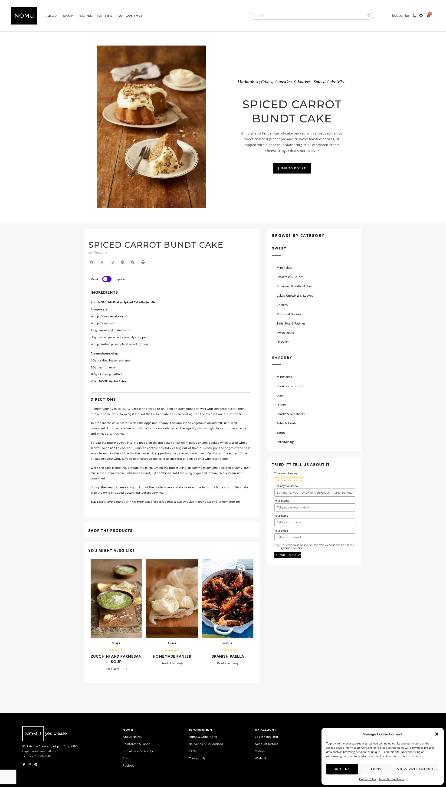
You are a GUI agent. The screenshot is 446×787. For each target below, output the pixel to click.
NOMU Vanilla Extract (114, 381)
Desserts (283, 342)
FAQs (193, 751)
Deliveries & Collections (206, 744)
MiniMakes (284, 377)
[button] (436, 734)
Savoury (282, 358)
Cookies (282, 305)
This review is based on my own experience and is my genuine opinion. (317, 547)
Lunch (172, 643)
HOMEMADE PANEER (172, 656)
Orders (260, 751)
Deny (376, 769)
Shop (126, 758)
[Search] (369, 16)
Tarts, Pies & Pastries (291, 323)
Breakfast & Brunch (290, 277)
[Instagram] (29, 764)
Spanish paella (228, 656)
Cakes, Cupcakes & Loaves (295, 295)
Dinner (227, 643)
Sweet (279, 248)
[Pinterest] (35, 764)
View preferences (416, 769)
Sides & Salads (286, 423)
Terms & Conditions (391, 779)
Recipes (128, 765)
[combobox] (307, 16)
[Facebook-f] (23, 764)
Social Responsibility (138, 751)
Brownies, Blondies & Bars (294, 286)
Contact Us (197, 758)
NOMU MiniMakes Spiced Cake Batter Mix (126, 302)
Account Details (266, 744)
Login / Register (266, 736)
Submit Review (287, 555)
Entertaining (285, 442)
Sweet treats (285, 333)
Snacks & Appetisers (291, 414)
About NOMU (132, 736)
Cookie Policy (367, 779)
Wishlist (260, 758)
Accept (342, 769)
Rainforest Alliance (136, 744)
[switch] (107, 279)
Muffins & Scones (289, 314)
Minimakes (284, 268)
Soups (116, 643)
